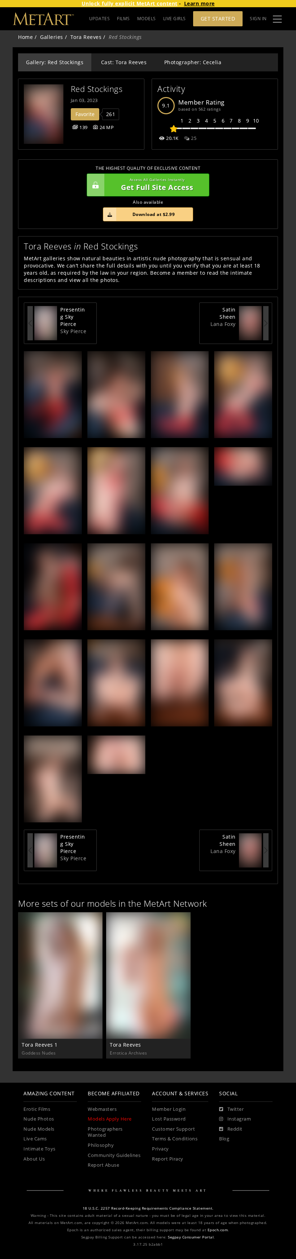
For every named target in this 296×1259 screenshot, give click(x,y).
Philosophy (101, 1145)
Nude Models (39, 1129)
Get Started (218, 18)
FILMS (123, 19)
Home (25, 37)
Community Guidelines (114, 1155)
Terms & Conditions (174, 1139)
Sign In (258, 19)
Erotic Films (36, 1109)
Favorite (85, 114)
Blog (224, 1139)
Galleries (51, 37)
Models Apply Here (110, 1119)
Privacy (160, 1149)
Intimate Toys (39, 1149)
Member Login (169, 1109)
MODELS (146, 19)
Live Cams (35, 1139)
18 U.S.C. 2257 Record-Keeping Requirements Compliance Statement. (148, 1208)
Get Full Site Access (157, 184)
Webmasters (102, 1109)
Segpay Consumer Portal (191, 1237)
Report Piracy (167, 1159)
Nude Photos (38, 1119)
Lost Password (169, 1119)
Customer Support (173, 1129)
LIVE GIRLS (174, 19)
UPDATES (99, 19)
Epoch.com (218, 1230)
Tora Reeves (86, 37)
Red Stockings (97, 88)
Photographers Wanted (105, 1132)
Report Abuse (103, 1165)
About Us (34, 1159)
